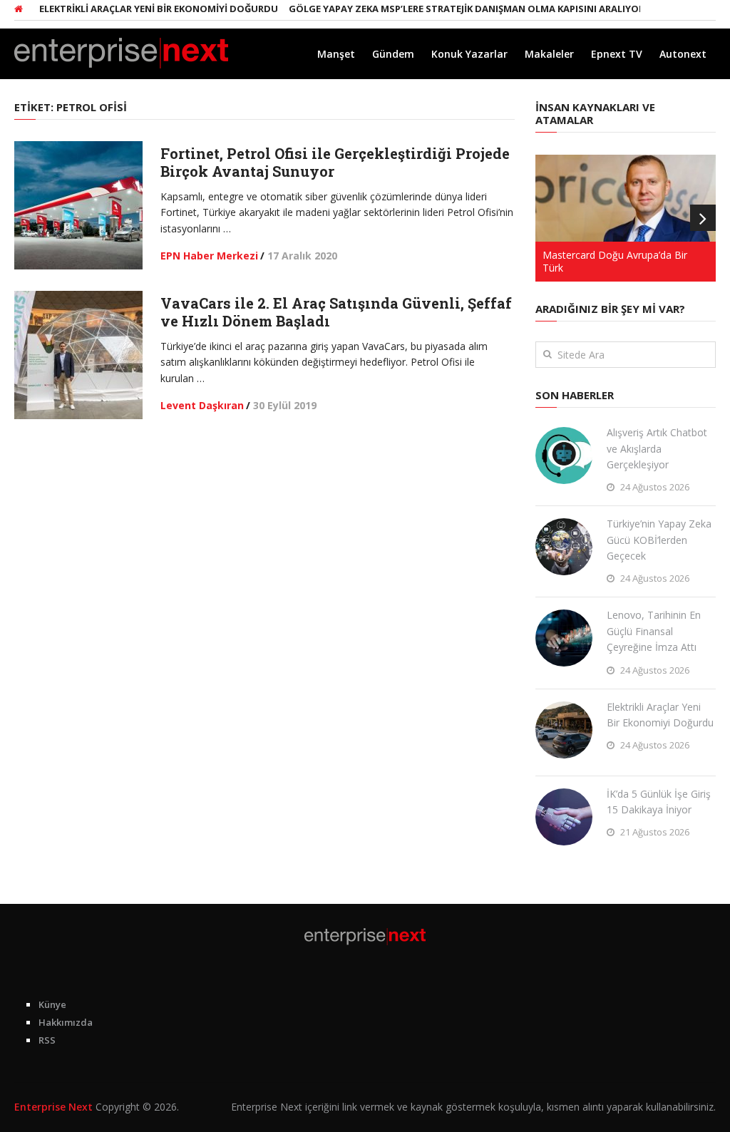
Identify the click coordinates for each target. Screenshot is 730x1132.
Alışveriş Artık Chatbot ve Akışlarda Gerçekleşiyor (657, 448)
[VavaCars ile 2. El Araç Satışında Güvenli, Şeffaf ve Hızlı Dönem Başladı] (78, 355)
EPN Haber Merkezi (209, 255)
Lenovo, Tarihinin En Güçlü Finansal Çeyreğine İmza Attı (654, 631)
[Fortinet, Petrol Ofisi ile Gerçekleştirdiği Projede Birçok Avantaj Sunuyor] (78, 205)
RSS (47, 1040)
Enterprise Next (53, 1106)
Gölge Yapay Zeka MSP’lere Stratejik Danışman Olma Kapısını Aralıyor (453, 8)
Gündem (393, 54)
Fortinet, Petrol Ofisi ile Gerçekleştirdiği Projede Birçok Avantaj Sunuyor (335, 162)
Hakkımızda (65, 1022)
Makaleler (549, 54)
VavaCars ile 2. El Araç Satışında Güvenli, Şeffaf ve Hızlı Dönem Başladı (336, 312)
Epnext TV (616, 54)
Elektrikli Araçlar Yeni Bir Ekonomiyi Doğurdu (145, 8)
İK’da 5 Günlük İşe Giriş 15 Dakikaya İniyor (659, 801)
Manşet (336, 54)
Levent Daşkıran (202, 405)
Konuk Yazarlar (469, 54)
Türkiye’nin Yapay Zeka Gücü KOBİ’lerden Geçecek (659, 539)
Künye (52, 1004)
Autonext (682, 54)
